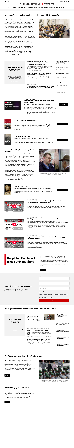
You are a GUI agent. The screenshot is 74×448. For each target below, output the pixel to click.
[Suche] (66, 7)
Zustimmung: (41, 291)
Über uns (65, 1)
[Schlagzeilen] (10, 7)
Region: (40, 286)
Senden (54, 300)
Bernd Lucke (27, 48)
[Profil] (68, 1)
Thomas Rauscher (26, 47)
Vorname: (41, 281)
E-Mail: (40, 276)
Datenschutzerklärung (52, 294)
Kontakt (61, 1)
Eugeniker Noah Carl (21, 54)
